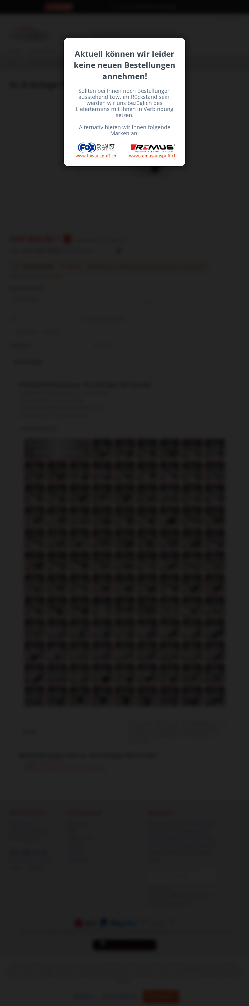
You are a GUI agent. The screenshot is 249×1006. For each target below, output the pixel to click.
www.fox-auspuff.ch (96, 156)
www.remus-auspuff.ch (153, 156)
